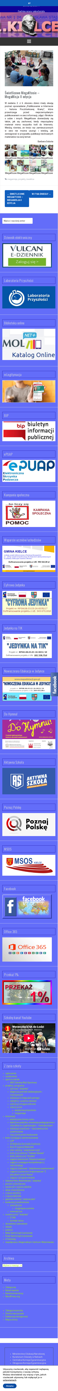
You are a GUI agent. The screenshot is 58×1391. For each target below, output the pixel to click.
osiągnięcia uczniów (24, 1208)
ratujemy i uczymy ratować (23, 1101)
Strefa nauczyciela (14, 1313)
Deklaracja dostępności (16, 1316)
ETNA (13, 1217)
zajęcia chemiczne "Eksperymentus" (27, 1159)
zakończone (16, 1107)
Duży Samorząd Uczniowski (18, 1236)
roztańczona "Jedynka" (16, 1214)
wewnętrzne (16, 1211)
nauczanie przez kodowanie (24, 1134)
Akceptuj (9, 1386)
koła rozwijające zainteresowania (21, 1138)
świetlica (30, 179)
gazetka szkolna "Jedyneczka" (20, 1199)
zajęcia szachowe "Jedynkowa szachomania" (32, 1168)
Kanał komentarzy (14, 1293)
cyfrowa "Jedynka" (19, 1088)
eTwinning (10, 1239)
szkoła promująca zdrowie (23, 1104)
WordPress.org (12, 1296)
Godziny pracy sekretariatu (31, 9)
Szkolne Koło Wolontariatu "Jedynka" (23, 1181)
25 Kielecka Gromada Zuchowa (25, 1144)
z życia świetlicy (13, 1193)
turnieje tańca (17, 1220)
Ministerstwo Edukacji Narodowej (29, 1354)
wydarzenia (11, 1076)
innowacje (10, 1116)
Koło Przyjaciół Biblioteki (22, 1147)
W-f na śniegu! (41, 194)
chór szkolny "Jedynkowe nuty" (25, 1150)
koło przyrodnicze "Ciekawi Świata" (27, 1153)
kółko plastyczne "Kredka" (22, 1156)
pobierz (9, 1230)
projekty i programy (14, 1085)
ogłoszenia (10, 1073)
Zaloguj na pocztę (14, 1310)
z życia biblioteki (13, 1196)
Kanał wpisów (12, 1290)
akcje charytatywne (14, 1190)
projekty (21, 179)
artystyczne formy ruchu (22, 1119)
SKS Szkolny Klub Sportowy (23, 1082)
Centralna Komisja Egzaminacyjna (29, 1360)
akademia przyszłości (25, 1110)
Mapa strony (11, 1319)
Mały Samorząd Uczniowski (18, 1233)
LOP (12, 1141)
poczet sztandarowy (15, 1184)
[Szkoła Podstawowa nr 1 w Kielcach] (29, 24)
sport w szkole (12, 1079)
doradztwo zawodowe (16, 1223)
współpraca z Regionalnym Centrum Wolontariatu (29, 1242)
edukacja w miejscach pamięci (24, 1098)
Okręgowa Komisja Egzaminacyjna (29, 1363)
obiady (8, 1227)
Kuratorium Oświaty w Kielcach (28, 1357)
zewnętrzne (16, 1205)
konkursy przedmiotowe (17, 1202)
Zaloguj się (10, 1287)
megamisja (12, 179)
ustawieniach (9, 1380)
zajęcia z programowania (22, 1177)
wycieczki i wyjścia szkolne (18, 1187)
